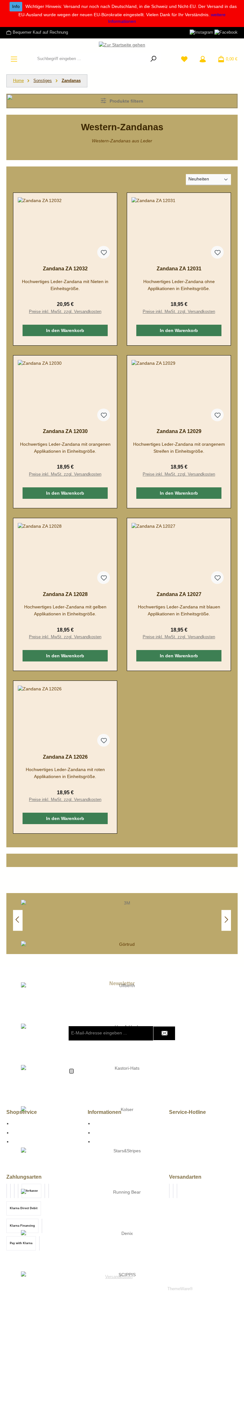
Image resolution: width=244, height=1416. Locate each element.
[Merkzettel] (184, 59)
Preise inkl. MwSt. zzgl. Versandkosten (65, 311)
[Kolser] (124, 1127)
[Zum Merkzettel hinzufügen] (103, 252)
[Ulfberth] (124, 1003)
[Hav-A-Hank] (124, 1044)
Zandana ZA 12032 (65, 268)
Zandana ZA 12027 (179, 594)
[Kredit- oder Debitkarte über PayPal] (6, 1191)
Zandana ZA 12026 (65, 757)
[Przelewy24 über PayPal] (14, 1191)
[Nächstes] (226, 920)
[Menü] (14, 59)
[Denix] (124, 1250)
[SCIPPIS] (124, 1292)
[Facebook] (226, 32)
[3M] (124, 920)
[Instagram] (201, 32)
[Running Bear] (124, 1209)
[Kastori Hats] (124, 1085)
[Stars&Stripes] (124, 1168)
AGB (16, 1132)
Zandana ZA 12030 (65, 431)
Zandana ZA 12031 (179, 268)
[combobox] (90, 59)
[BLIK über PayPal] (10, 1191)
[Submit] (164, 1033)
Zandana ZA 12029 (179, 431)
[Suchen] (153, 59)
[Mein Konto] (202, 59)
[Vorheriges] (18, 920)
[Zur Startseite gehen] (122, 45)
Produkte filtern (125, 101)
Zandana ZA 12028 (65, 594)
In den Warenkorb (65, 330)
